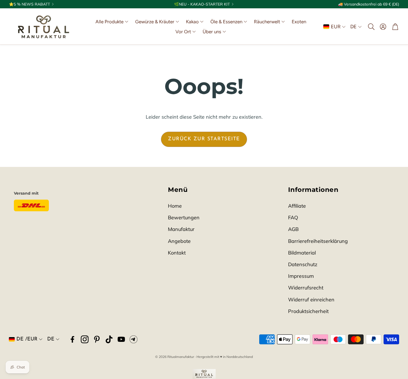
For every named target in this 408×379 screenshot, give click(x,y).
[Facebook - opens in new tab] (72, 339)
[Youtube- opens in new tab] (121, 339)
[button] (371, 26)
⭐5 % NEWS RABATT (29, 4)
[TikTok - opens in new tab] (109, 339)
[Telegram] (133, 339)
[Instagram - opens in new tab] (85, 339)
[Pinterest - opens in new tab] (97, 339)
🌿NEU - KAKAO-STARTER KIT (202, 4)
